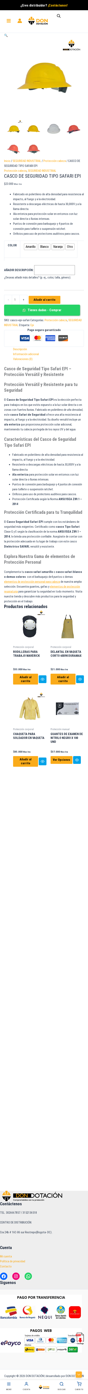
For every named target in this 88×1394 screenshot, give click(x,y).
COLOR (12, 245)
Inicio (7, 161)
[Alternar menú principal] (8, 20)
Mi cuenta (6, 1256)
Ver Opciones (61, 760)
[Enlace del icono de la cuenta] (19, 20)
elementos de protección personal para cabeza (32, 582)
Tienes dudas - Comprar (44, 310)
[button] (6, 35)
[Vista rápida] (42, 679)
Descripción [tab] (20, 349)
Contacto (6, 1266)
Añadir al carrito (44, 300)
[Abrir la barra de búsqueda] (59, 16)
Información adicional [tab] (26, 354)
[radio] (30, 247)
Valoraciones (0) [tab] (23, 359)
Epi (32, 325)
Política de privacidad (12, 1261)
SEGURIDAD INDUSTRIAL (27, 161)
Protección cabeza (54, 161)
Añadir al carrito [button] (26, 679)
